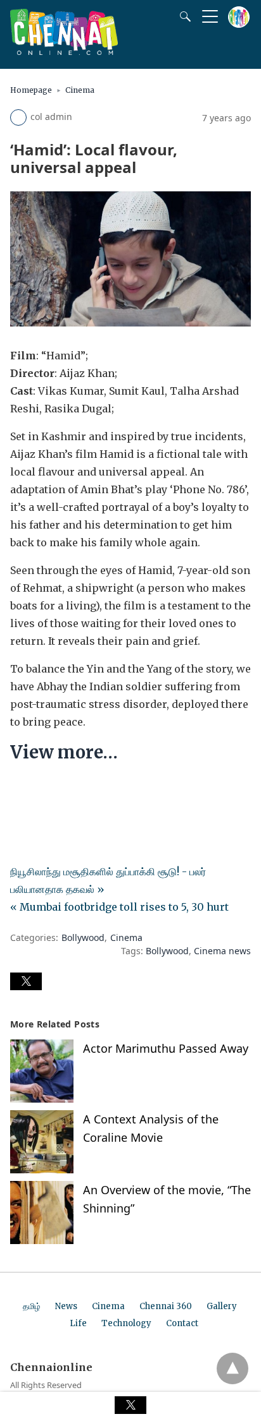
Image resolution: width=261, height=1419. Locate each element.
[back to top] (232, 1368)
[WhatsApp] (61, 790)
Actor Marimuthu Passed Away (165, 1048)
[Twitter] (40, 790)
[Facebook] (20, 790)
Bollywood (83, 937)
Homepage (31, 90)
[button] (26, 981)
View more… (64, 752)
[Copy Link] (81, 790)
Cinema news (222, 951)
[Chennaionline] (64, 51)
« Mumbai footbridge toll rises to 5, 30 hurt (119, 907)
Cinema (79, 90)
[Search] (182, 16)
